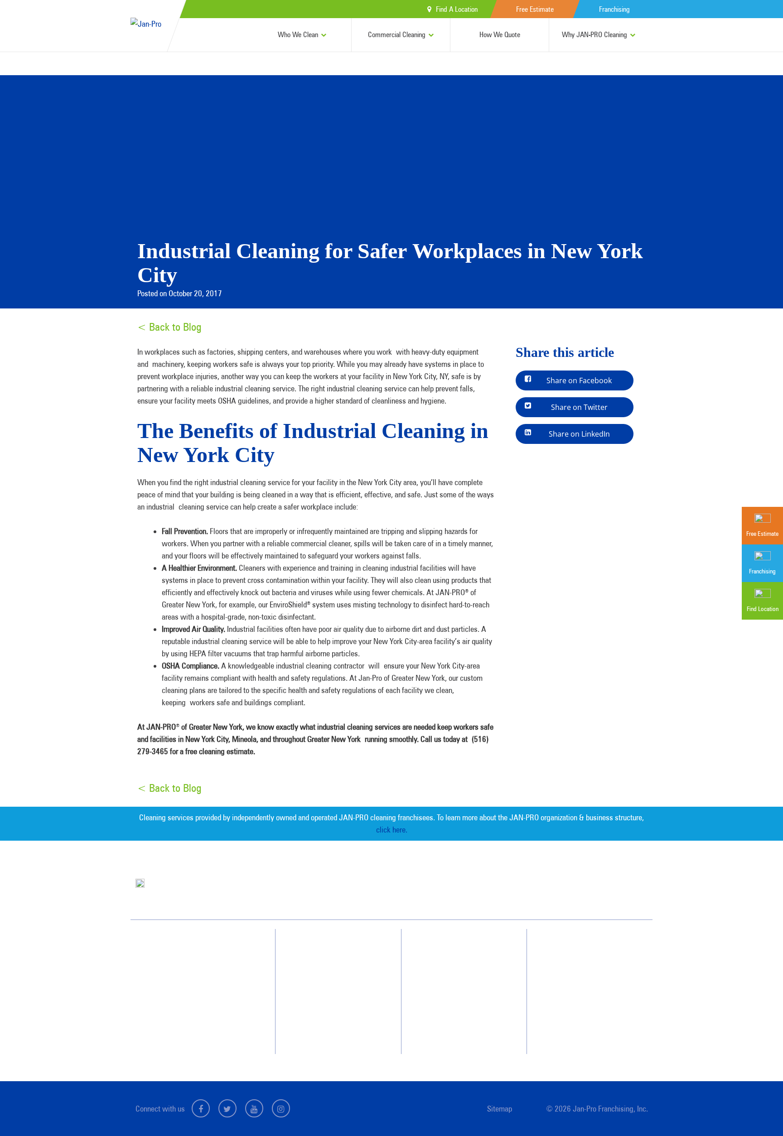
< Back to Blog (169, 326)
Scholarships (454, 1030)
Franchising (614, 9)
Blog (444, 1013)
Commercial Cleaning (396, 34)
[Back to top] (757, 1110)
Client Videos (454, 981)
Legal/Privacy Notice (590, 997)
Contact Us (579, 964)
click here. (391, 829)
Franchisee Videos (460, 997)
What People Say (329, 1013)
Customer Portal (585, 1013)
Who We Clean (298, 34)
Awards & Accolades (464, 964)
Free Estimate (535, 9)
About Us (450, 948)
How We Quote (499, 34)
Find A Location (457, 9)
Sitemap (499, 1108)
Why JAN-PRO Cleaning (594, 34)
